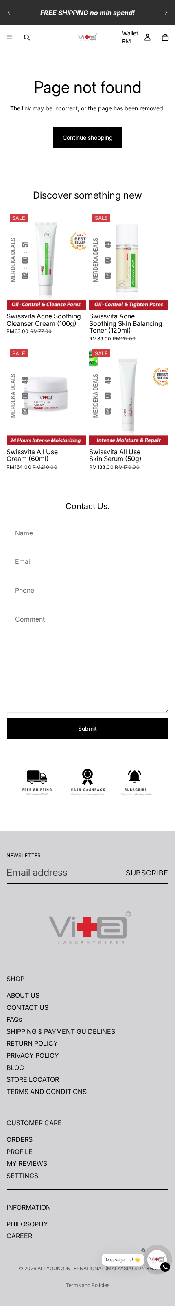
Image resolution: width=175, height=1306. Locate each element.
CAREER (19, 1236)
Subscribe (147, 873)
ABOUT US (23, 995)
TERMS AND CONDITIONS (47, 1091)
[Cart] (165, 37)
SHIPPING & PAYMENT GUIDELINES (61, 1031)
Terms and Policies (87, 1285)
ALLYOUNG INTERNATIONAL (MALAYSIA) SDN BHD (97, 1268)
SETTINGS (22, 1176)
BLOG (15, 1067)
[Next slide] (166, 13)
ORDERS (20, 1140)
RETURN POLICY (32, 1044)
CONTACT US (27, 1007)
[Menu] (9, 37)
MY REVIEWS (27, 1164)
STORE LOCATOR (33, 1080)
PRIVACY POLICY (33, 1055)
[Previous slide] (9, 13)
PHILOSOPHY (27, 1224)
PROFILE (20, 1152)
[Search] (27, 37)
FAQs (14, 1020)
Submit (87, 728)
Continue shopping (88, 137)
